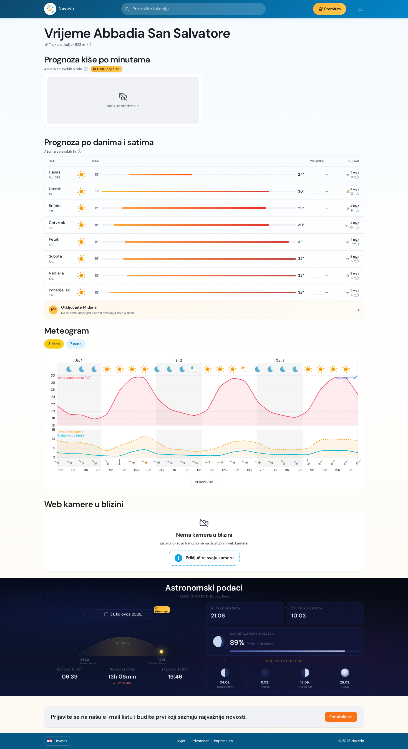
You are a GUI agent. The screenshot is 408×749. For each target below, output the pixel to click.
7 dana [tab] (75, 343)
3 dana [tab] (54, 343)
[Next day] (162, 614)
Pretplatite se (340, 716)
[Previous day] (85, 614)
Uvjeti (181, 740)
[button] (358, 9)
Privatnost (200, 740)
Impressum (223, 740)
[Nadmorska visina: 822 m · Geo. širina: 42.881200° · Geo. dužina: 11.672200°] (89, 44)
